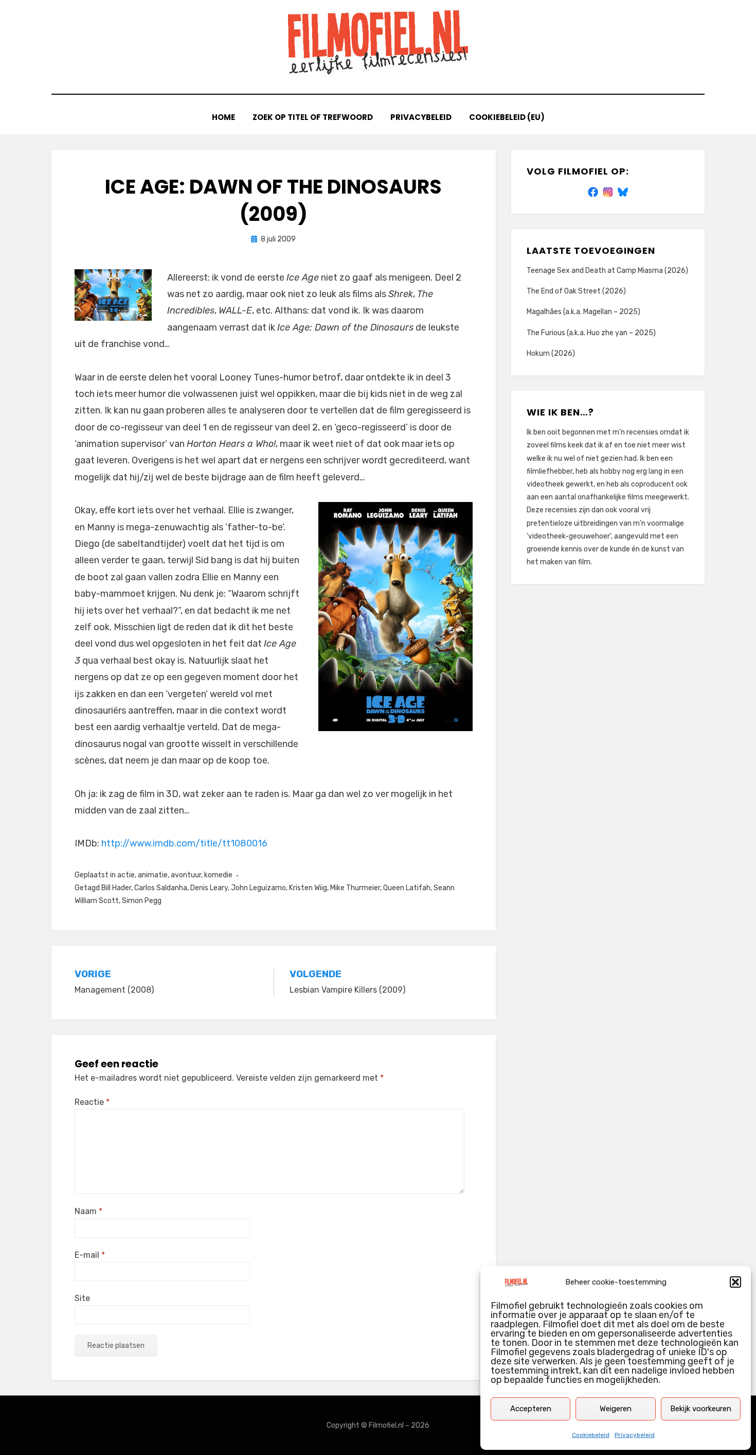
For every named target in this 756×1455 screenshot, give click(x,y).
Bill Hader (116, 888)
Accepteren (530, 1408)
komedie (218, 875)
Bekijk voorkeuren (700, 1408)
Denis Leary (209, 888)
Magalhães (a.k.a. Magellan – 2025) (583, 311)
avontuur (186, 875)
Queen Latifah (406, 888)
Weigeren (616, 1408)
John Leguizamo (258, 888)
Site (82, 1298)
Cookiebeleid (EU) (507, 117)
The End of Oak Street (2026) (576, 291)
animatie (153, 875)
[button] (735, 1282)
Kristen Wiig (308, 888)
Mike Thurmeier (355, 888)
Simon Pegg (141, 900)
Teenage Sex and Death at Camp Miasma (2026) (607, 270)
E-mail (90, 1255)
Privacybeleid (635, 1435)
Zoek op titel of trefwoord (313, 117)
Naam (88, 1211)
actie (126, 875)
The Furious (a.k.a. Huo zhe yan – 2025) (591, 332)
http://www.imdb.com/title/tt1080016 (184, 843)
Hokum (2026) (551, 353)
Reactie (92, 1102)
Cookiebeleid (590, 1435)
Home (223, 117)
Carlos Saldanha (160, 888)
